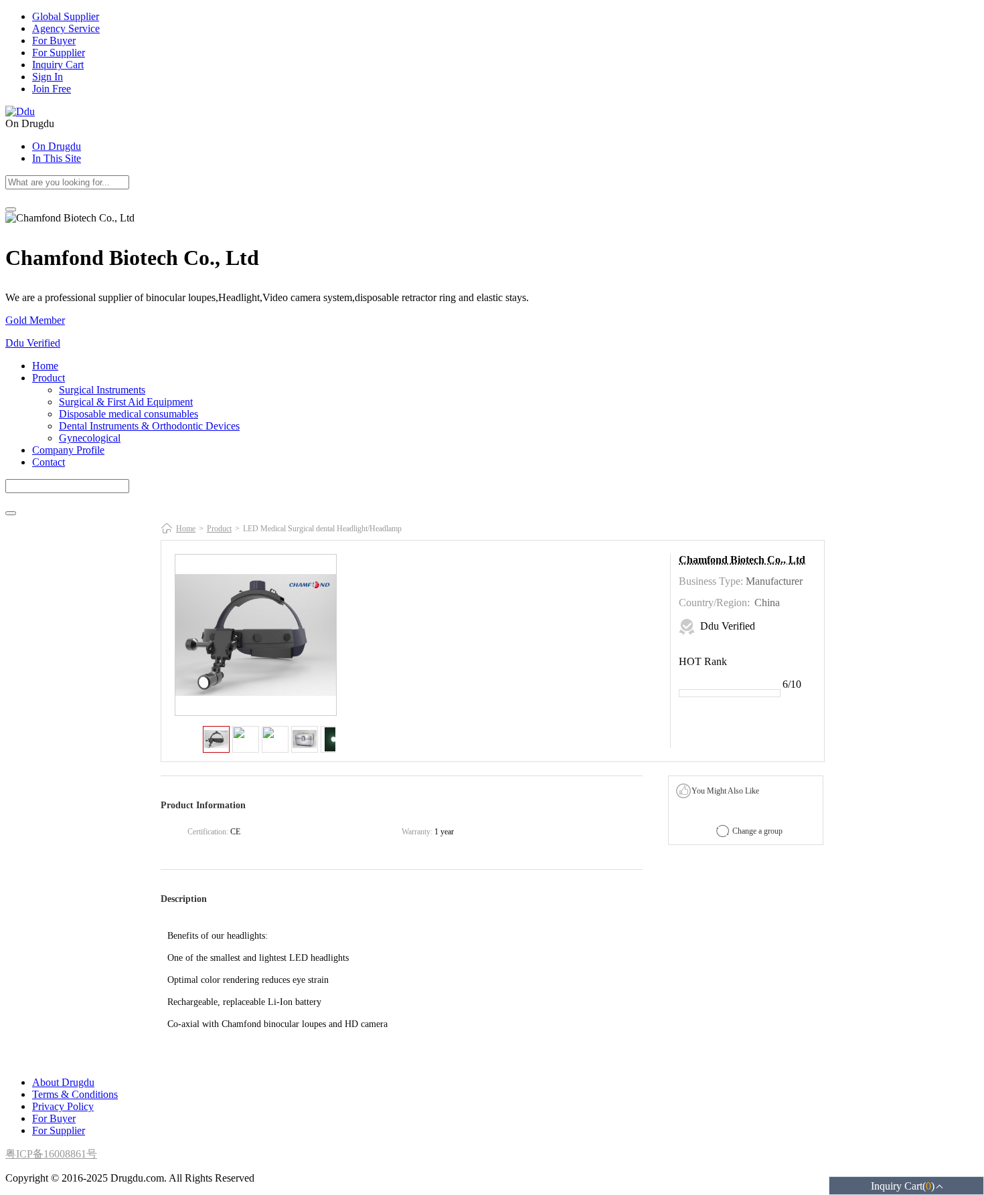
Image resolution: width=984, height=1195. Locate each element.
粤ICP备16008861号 (51, 1154)
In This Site (56, 158)
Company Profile (68, 450)
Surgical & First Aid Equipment (126, 401)
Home (45, 365)
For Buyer (54, 40)
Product (48, 377)
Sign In (47, 76)
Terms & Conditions (75, 1094)
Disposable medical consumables (128, 414)
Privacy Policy (63, 1106)
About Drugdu (63, 1082)
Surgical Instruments (102, 389)
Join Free (51, 88)
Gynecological (89, 438)
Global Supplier (65, 16)
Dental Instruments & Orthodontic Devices (149, 426)
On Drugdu (56, 146)
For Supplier (58, 52)
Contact (48, 462)
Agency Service (66, 28)
